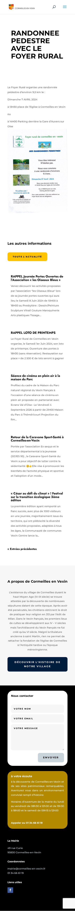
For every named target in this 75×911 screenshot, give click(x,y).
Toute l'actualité (27, 256)
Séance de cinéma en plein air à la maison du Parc (35, 377)
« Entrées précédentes (22, 549)
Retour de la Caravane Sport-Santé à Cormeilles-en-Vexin (37, 439)
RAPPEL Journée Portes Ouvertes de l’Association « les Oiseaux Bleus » (37, 278)
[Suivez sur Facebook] (10, 890)
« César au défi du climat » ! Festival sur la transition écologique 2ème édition (37, 497)
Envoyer (51, 757)
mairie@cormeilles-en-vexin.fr (26, 868)
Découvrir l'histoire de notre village (37, 664)
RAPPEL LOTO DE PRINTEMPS (33, 332)
